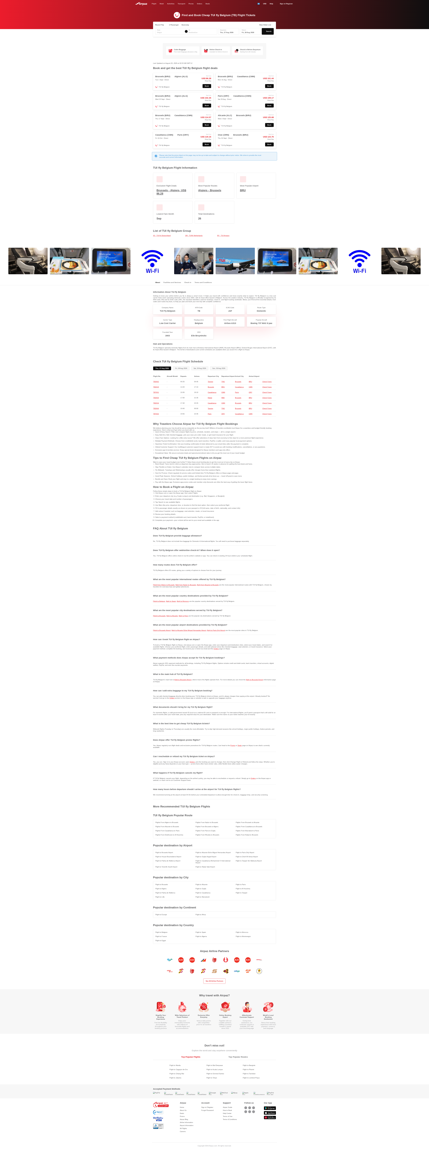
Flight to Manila (175, 1065)
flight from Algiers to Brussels (164, 585)
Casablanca (239, 387)
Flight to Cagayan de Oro (178, 1069)
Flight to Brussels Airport (164, 852)
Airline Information (186, 1122)
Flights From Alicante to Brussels (167, 826)
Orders (216, 649)
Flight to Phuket (248, 1069)
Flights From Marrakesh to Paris (247, 831)
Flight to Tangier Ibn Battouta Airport (249, 861)
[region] (214, 50)
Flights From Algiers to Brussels (166, 822)
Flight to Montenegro (243, 936)
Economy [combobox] (185, 25)
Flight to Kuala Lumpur (214, 1069)
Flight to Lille (160, 897)
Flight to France (161, 936)
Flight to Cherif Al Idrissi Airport (247, 857)
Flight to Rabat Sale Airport (205, 867)
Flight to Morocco (242, 932)
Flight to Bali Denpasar (214, 1065)
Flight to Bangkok (249, 1065)
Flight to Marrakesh (203, 897)
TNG (223, 382)
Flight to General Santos (215, 1074)
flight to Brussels (159, 616)
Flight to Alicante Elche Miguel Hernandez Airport (213, 852)
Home (182, 1107)
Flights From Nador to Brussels (207, 822)
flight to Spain (171, 601)
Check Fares (267, 382)
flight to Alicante (172, 616)
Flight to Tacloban (249, 1074)
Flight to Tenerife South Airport (166, 867)
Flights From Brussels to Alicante (247, 822)
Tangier (210, 382)
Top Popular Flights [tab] (190, 1057)
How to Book (227, 1110)
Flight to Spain (201, 932)
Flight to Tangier (241, 893)
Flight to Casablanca (203, 893)
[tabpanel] (214, 322)
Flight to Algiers (160, 889)
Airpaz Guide (227, 1107)
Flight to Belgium (161, 932)
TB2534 (156, 403)
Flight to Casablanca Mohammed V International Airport (213, 862)
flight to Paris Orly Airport (216, 630)
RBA (223, 398)
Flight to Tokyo (211, 1078)
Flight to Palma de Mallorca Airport (167, 861)
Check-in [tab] (187, 282)
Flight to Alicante (201, 884)
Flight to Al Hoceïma (243, 889)
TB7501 (156, 392)
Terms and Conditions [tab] (203, 282)
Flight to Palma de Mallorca (165, 893)
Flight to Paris (241, 884)
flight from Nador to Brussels (186, 585)
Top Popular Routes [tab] (238, 1057)
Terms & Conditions (230, 1119)
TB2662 (156, 382)
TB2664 (156, 408)
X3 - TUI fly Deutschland (162, 235)
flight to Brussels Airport (162, 630)
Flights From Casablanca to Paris (167, 831)
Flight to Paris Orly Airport (245, 852)
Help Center (227, 1113)
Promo (232, 745)
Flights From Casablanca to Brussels (249, 826)
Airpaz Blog (184, 1119)
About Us (183, 1110)
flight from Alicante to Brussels (208, 585)
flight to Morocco (183, 601)
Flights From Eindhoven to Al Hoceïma (169, 835)
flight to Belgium (159, 601)
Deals (240, 745)
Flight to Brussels (161, 884)
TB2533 (156, 387)
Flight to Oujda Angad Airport (206, 857)
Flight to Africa (201, 914)
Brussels (238, 382)
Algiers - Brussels (209, 190)
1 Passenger (174, 25)
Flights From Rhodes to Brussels (207, 835)
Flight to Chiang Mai (176, 1074)
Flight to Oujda (201, 889)
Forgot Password (207, 1110)
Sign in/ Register (207, 1107)
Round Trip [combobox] (159, 25)
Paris (237, 392)
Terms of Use (227, 1116)
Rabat (210, 398)
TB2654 (156, 398)
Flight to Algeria (201, 936)
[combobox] (170, 32)
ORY (250, 392)
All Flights (183, 1128)
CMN (250, 387)
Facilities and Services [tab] (172, 282)
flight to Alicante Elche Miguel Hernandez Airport (189, 630)
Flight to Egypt (160, 940)
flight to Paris (183, 616)
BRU (243, 190)
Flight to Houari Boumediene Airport (168, 857)
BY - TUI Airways (223, 235)
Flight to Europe (161, 914)
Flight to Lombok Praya (251, 1078)
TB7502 (156, 414)
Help (271, 4)
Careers (183, 1131)
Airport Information (186, 1125)
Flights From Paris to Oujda (205, 831)
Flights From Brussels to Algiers (207, 826)
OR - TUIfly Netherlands (194, 235)
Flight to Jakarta (175, 1078)
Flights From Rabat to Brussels (247, 835)
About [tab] (157, 282)
